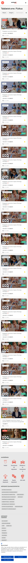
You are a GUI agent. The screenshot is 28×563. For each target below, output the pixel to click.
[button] (4, 20)
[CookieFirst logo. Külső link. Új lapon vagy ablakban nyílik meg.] (1, 543)
